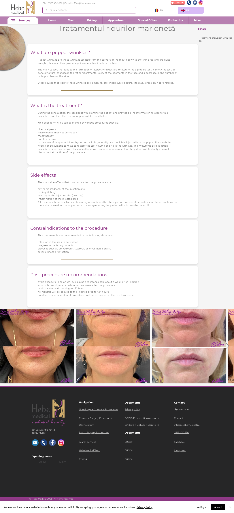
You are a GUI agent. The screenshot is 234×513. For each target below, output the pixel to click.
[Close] (229, 507)
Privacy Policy (144, 507)
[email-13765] (35, 442)
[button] (175, 20)
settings (201, 507)
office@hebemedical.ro (85, 3)
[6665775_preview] (189, 2)
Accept (218, 507)
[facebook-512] (195, 2)
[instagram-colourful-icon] (201, 2)
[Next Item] (228, 346)
